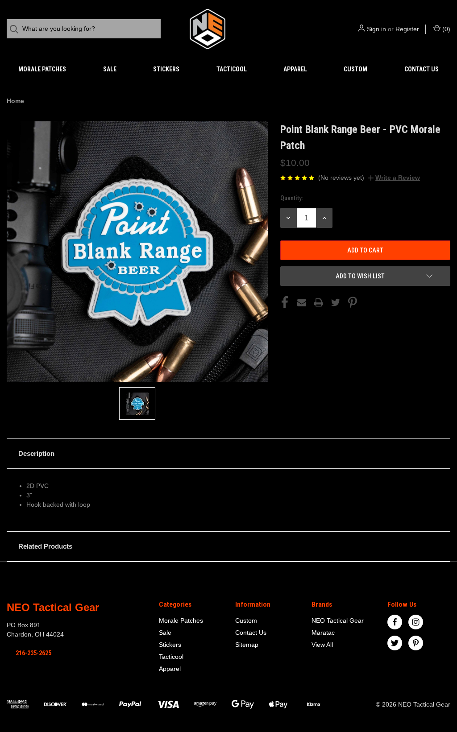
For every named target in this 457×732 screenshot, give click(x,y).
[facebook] (395, 622)
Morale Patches (42, 69)
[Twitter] (335, 302)
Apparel (295, 69)
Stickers (166, 69)
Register (407, 29)
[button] (228, 453)
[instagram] (416, 622)
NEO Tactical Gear (338, 620)
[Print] (318, 302)
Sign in (376, 29)
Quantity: (291, 198)
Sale (109, 69)
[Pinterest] (352, 302)
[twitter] (395, 643)
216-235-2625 (33, 653)
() (445, 29)
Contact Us (421, 69)
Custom (355, 69)
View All (322, 644)
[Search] (17, 29)
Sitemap (246, 644)
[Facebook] (284, 302)
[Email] (301, 302)
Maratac (323, 632)
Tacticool (231, 69)
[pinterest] (416, 643)
